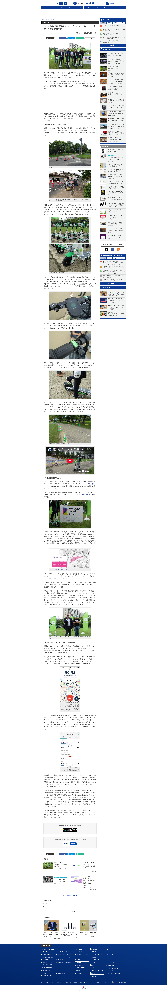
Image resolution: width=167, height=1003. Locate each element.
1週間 (115, 22)
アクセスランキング (108, 20)
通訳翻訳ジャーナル (97, 957)
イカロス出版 (94, 949)
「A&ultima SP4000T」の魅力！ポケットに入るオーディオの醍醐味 (116, 74)
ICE (107, 949)
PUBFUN (108, 960)
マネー (97, 7)
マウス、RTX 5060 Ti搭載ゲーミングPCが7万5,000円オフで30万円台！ (116, 88)
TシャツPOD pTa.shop (113, 968)
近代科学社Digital (81, 973)
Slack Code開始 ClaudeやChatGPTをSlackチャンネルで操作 (116, 237)
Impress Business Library (64, 957)
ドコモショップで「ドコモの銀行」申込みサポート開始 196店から (115, 217)
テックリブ (93, 973)
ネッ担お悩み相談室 (47, 964)
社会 (105, 7)
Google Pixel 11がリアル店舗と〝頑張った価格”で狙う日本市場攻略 (116, 307)
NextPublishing (61, 973)
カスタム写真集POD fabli (113, 971)
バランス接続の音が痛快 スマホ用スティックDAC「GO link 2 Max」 (115, 159)
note (81, 38)
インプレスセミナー (62, 959)
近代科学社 (78, 970)
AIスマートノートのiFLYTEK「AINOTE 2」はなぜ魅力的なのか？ (116, 100)
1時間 (103, 22)
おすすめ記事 (106, 287)
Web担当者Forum (47, 954)
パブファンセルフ (111, 962)
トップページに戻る (70, 911)
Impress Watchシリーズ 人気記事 (112, 255)
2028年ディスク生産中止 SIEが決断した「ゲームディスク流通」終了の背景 (69, 934)
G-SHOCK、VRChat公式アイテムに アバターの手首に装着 (116, 192)
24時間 (109, 22)
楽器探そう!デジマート (82, 954)
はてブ (72, 38)
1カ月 (122, 22)
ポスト (51, 38)
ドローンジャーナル (47, 962)
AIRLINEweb (95, 951)
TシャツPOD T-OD (81, 957)
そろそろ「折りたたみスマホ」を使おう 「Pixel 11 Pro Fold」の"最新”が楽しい (51, 934)
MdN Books (95, 968)
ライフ (79, 7)
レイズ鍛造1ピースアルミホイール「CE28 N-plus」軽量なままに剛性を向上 (116, 126)
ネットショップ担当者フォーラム (65, 954)
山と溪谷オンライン (81, 965)
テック (61, 7)
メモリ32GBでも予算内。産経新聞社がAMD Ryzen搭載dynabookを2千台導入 (116, 113)
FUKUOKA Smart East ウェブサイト (60, 569)
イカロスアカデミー (97, 962)
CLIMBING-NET (80, 968)
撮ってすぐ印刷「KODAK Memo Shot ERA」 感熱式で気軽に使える (116, 313)
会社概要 (98, 982)
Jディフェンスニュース (97, 954)
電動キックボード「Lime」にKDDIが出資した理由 (60, 864)
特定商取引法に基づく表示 (119, 982)
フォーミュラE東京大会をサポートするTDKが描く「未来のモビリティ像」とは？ (116, 61)
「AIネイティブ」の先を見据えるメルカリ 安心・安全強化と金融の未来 (116, 294)
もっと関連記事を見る (69, 895)
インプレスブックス (62, 971)
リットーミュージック (82, 951)
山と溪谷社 (78, 962)
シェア (63, 38)
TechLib (94, 976)
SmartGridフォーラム (63, 951)
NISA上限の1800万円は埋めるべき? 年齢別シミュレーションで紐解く (116, 300)
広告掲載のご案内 (68, 982)
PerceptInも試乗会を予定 (88, 484)
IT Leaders (45, 959)
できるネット (46, 973)
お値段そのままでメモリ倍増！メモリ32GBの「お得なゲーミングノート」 (116, 132)
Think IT (45, 951)
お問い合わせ (58, 982)
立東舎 (78, 959)
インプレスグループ (107, 982)
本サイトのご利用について (47, 982)
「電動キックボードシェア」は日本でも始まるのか (60, 881)
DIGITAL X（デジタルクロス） (65, 962)
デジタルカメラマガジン (49, 970)
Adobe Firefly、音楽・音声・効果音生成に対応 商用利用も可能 (115, 230)
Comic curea (110, 954)
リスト (56, 38)
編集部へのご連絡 (78, 982)
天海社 (109, 951)
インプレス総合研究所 (48, 957)
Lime (44, 906)
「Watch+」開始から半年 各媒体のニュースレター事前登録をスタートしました (116, 205)
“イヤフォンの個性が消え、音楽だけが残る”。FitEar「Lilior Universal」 (115, 139)
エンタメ (88, 7)
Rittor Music (79, 949)
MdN (92, 965)
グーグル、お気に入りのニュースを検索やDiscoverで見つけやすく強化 (115, 176)
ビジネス (70, 7)
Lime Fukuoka (47, 904)
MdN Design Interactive (97, 970)
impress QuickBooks (112, 957)
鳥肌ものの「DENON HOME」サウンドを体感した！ (115, 68)
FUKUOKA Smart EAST (83, 494)
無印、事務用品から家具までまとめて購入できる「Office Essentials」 (115, 223)
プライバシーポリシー (89, 982)
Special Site (106, 49)
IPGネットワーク (110, 965)
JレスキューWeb (96, 959)
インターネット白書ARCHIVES (50, 975)
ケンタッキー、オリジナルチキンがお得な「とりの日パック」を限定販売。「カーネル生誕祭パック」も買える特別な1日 (114, 272)
